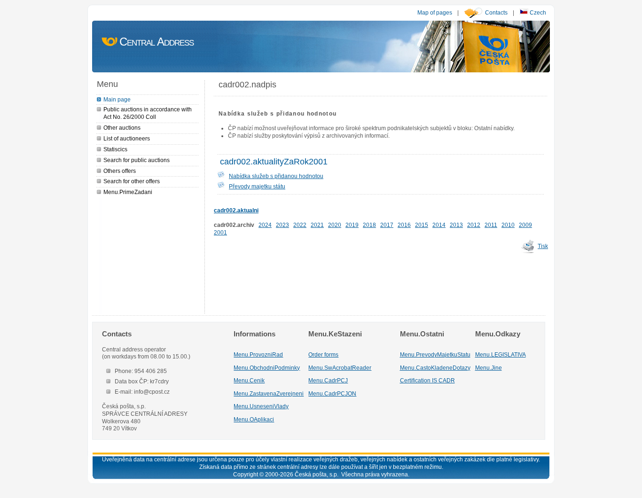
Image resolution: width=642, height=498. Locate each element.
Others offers (119, 171)
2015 (421, 225)
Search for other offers (131, 181)
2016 (404, 225)
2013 (456, 225)
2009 (525, 225)
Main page (117, 99)
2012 (473, 225)
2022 (299, 225)
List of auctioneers (126, 138)
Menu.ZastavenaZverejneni (269, 393)
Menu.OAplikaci (254, 419)
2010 (508, 225)
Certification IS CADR (427, 380)
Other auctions (122, 127)
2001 (220, 232)
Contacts (496, 12)
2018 (369, 225)
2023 (282, 225)
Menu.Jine (488, 368)
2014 (439, 225)
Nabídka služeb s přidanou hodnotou (276, 176)
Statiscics (115, 149)
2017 (386, 225)
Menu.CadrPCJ (328, 380)
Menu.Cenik (249, 380)
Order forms (323, 354)
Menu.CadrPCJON (332, 393)
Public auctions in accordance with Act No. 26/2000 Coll (147, 113)
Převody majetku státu (257, 186)
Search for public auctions (136, 160)
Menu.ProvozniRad (258, 354)
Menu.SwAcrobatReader (339, 368)
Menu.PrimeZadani (127, 192)
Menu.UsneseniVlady (261, 406)
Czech (537, 12)
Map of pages (434, 12)
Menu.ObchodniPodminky (267, 368)
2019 (352, 225)
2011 (491, 225)
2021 (317, 225)
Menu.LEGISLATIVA (500, 354)
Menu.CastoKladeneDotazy (435, 368)
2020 (334, 225)
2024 (265, 225)
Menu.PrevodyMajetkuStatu (435, 354)
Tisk (543, 246)
